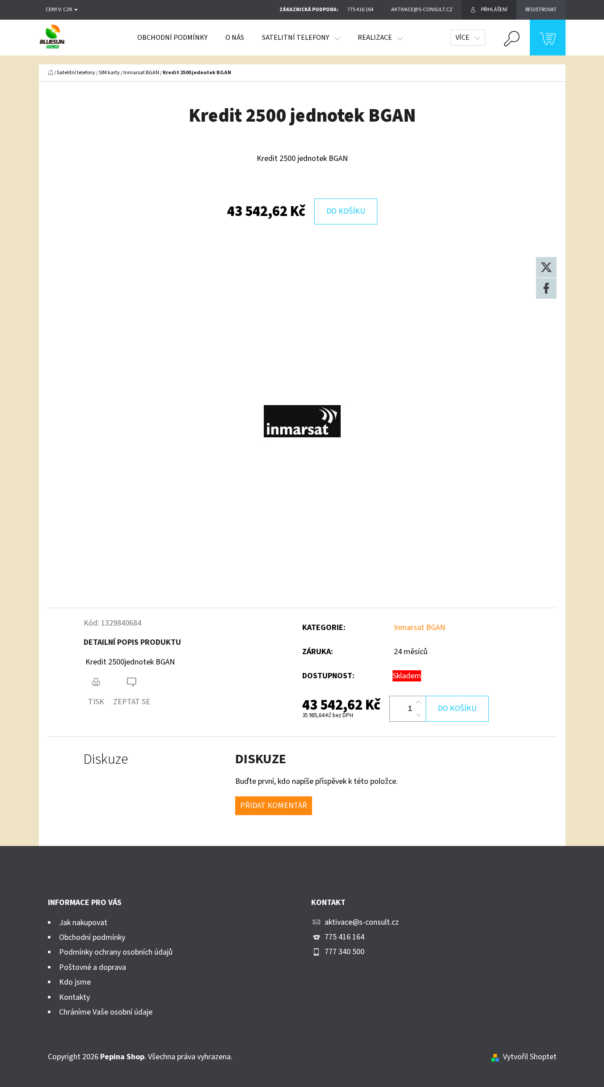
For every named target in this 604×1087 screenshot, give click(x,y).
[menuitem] (172, 37)
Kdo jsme (75, 982)
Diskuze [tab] (106, 759)
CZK (68, 10)
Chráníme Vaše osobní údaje (105, 1012)
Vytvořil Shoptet (530, 1056)
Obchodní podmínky (92, 937)
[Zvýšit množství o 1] (418, 702)
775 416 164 (344, 937)
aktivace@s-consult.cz (362, 922)
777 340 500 (344, 951)
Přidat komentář (273, 805)
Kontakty (74, 997)
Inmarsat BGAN (419, 627)
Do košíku (345, 211)
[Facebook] (546, 288)
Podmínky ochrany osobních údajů (116, 952)
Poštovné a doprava (92, 967)
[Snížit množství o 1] (418, 715)
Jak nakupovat (83, 922)
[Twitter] (546, 267)
